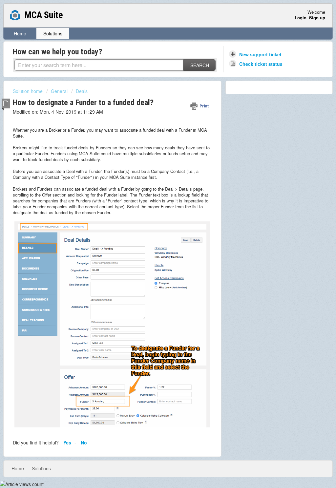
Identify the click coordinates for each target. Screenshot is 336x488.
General (59, 91)
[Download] (156, 160)
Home (20, 33)
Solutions (52, 33)
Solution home (28, 91)
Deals (82, 91)
